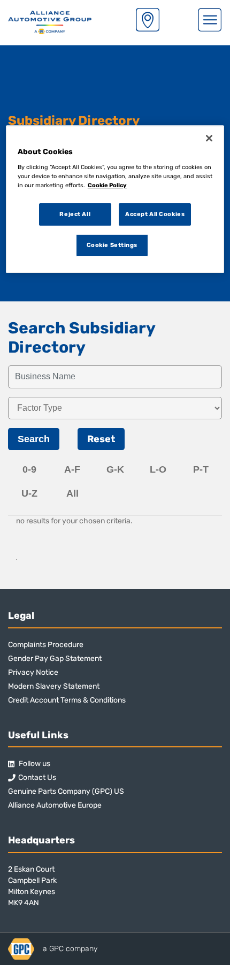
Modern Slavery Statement (53, 686)
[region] (115, 199)
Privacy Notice (33, 672)
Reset (101, 439)
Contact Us (37, 777)
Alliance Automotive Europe (55, 805)
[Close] (209, 138)
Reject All (74, 214)
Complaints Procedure (45, 644)
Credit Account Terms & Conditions (67, 700)
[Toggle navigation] (209, 19)
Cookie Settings (112, 245)
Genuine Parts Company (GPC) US (66, 791)
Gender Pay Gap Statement (55, 658)
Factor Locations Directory (147, 19)
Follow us (33, 763)
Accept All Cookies (155, 214)
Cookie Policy (107, 185)
